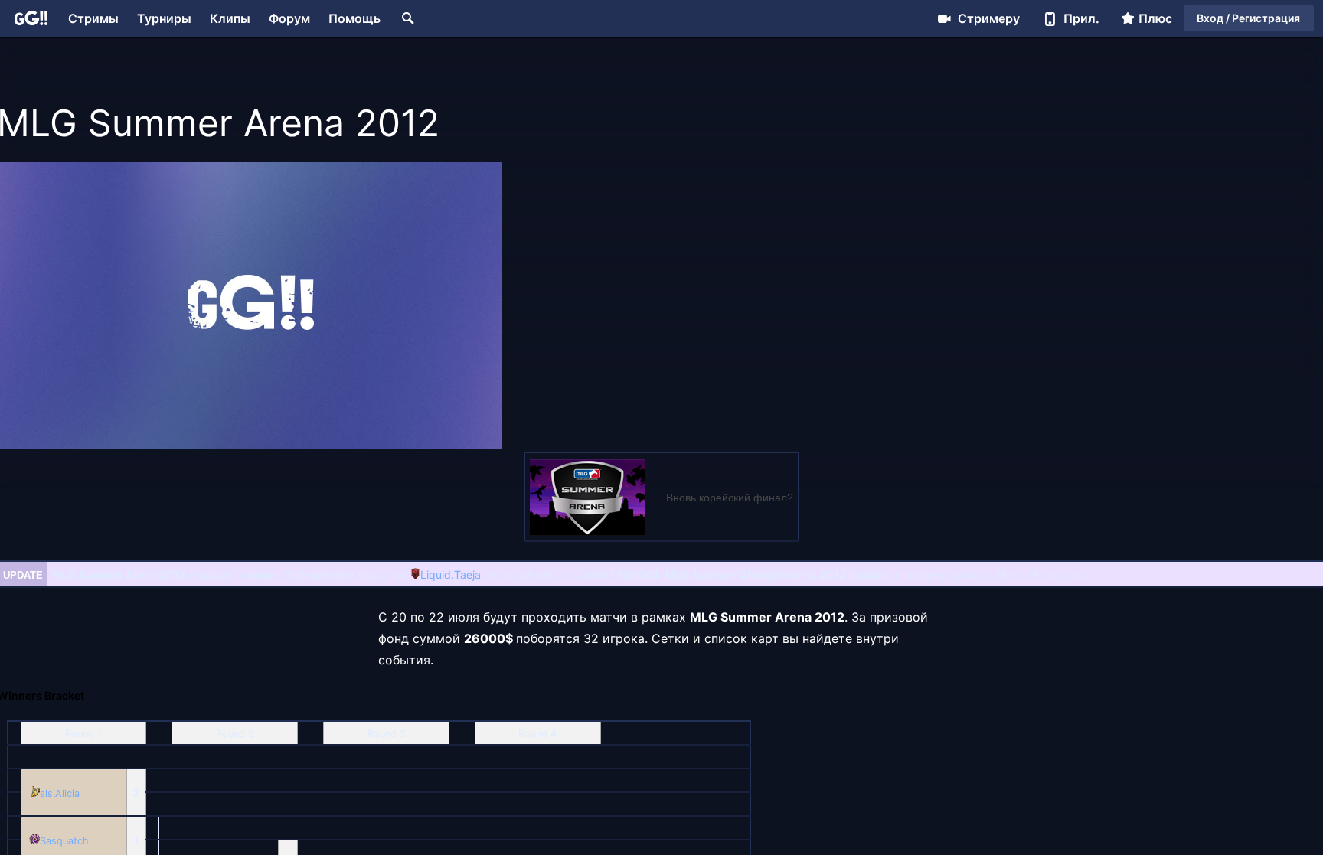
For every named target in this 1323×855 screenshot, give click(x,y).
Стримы (93, 18)
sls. (47, 793)
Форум (289, 18)
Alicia (67, 793)
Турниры (164, 18)
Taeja (467, 574)
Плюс (1155, 18)
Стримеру (989, 18)
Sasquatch (64, 841)
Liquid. (437, 574)
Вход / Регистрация (1248, 17)
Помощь (354, 18)
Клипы (230, 18)
